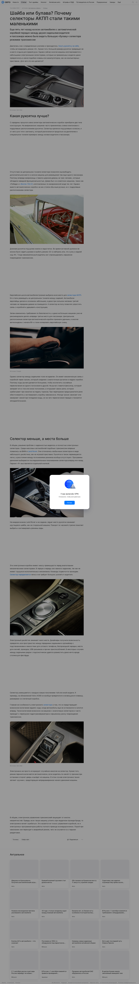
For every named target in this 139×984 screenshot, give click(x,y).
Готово (69, 503)
